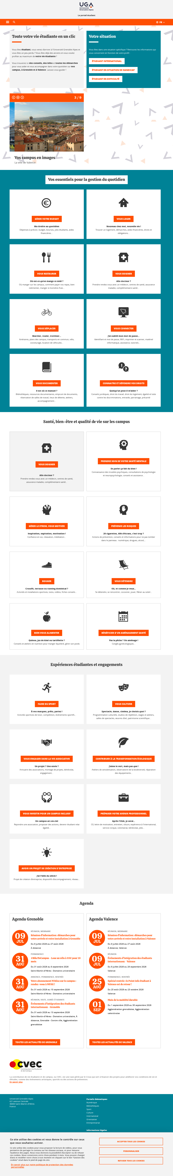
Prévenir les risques (123, 526)
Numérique (91, 1102)
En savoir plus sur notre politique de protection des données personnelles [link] (42, 1165)
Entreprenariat (93, 1122)
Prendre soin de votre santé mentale (123, 461)
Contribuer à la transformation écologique (124, 758)
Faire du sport (47, 703)
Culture (89, 1112)
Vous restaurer (46, 273)
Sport (88, 1109)
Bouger (46, 581)
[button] (14, 22)
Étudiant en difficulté (105, 78)
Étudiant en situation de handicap (113, 70)
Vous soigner (123, 273)
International (92, 1116)
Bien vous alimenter (46, 632)
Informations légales (96, 1130)
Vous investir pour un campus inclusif (47, 813)
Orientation (91, 1119)
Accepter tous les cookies (131, 1141)
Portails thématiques (96, 1099)
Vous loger (124, 218)
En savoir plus (16, 1082)
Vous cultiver (123, 703)
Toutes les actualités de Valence (112, 1042)
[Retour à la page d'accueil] (86, 6)
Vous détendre (124, 581)
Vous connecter (124, 328)
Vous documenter (47, 383)
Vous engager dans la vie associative (47, 758)
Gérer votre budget (47, 218)
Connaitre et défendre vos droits (123, 383)
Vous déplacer (47, 328)
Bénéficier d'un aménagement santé (124, 632)
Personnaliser (131, 1151)
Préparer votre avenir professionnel (124, 813)
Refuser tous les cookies (131, 1160)
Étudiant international (107, 61)
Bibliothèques (92, 1106)
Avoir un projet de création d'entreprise (47, 868)
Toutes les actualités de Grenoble (36, 1042)
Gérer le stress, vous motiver (47, 526)
